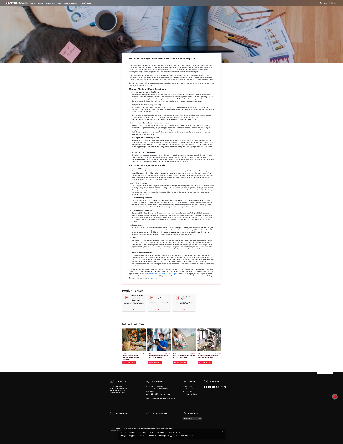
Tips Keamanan (187, 391)
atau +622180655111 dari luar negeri (158, 394)
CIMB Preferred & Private (53, 3)
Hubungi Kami (187, 386)
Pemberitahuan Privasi (190, 394)
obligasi (174, 274)
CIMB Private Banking (70, 3)
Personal (32, 3)
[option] (171, 31)
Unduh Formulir (187, 389)
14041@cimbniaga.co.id (165, 399)
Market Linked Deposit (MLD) (158, 274)
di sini (154, 278)
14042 (153, 391)
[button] (321, 3)
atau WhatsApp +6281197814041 (157, 389)
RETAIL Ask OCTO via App (154, 386)
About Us (90, 3)
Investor (82, 3)
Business (40, 3)
